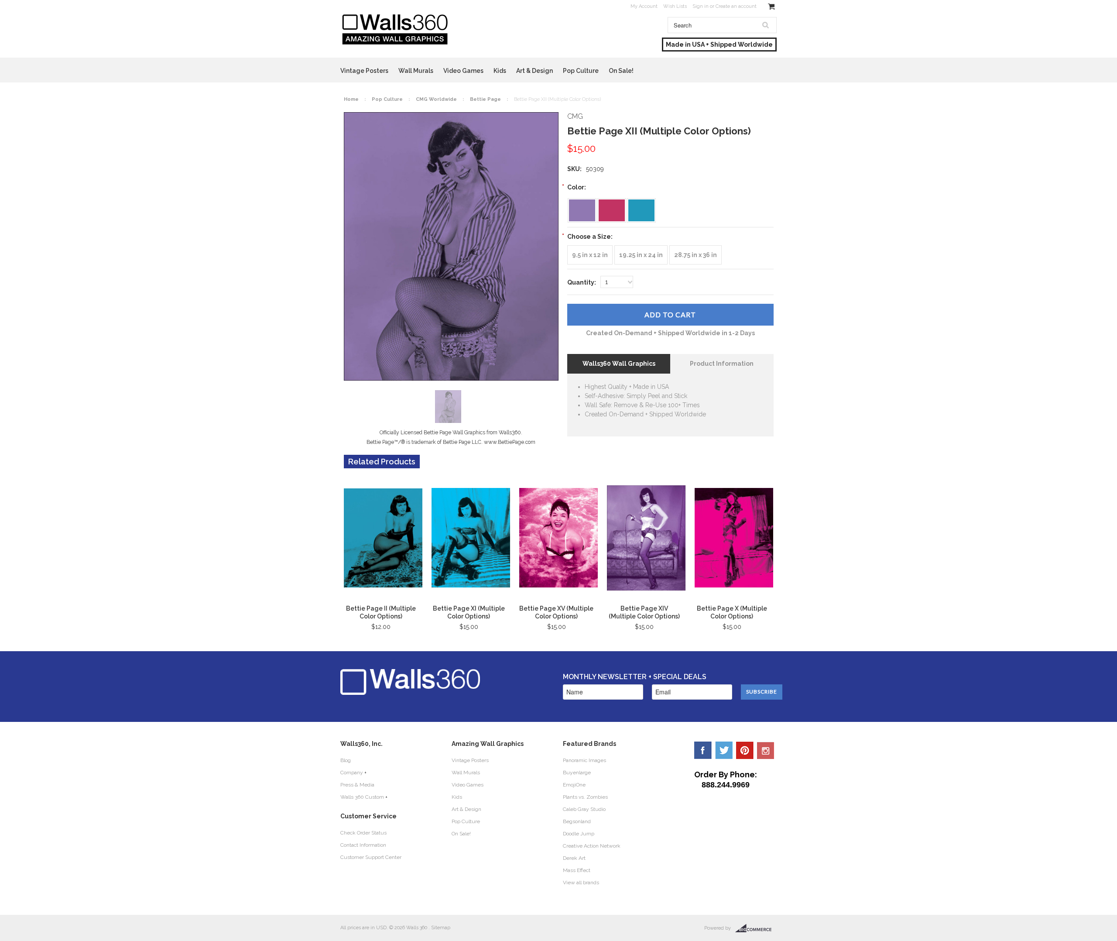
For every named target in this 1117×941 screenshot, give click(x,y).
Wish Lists (675, 6)
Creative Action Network (591, 846)
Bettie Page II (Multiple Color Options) (381, 612)
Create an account (736, 6)
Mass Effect (576, 870)
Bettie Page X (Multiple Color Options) (732, 612)
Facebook (703, 750)
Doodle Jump (578, 834)
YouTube (765, 750)
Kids (499, 70)
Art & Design (534, 70)
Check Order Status (363, 833)
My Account (644, 6)
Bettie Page (485, 99)
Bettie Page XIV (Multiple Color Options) (644, 612)
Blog (345, 760)
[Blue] (641, 210)
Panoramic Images (584, 760)
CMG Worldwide (436, 99)
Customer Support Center (370, 857)
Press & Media (357, 785)
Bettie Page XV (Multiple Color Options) (556, 612)
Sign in (700, 6)
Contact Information (363, 845)
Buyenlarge (577, 772)
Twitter (724, 750)
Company (351, 772)
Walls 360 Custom (362, 797)
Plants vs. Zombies (585, 797)
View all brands (581, 882)
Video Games (463, 70)
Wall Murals (415, 70)
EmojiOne (574, 785)
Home (351, 99)
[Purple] (582, 210)
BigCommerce (756, 928)
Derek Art (574, 858)
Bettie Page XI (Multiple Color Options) (469, 612)
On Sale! (621, 70)
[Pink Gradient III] (611, 210)
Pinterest (745, 750)
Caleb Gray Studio (584, 809)
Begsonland (577, 821)
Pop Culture (581, 70)
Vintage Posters (364, 70)
